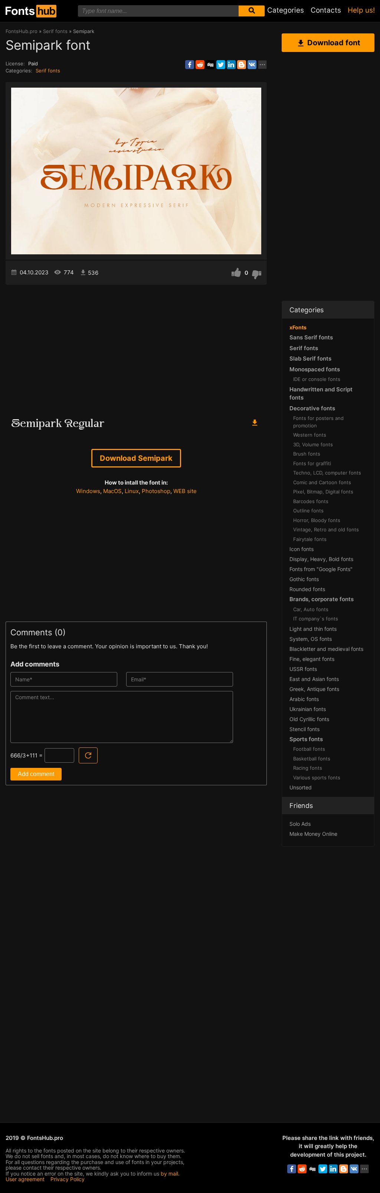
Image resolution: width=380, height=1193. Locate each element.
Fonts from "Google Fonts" (321, 569)
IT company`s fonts (315, 619)
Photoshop (156, 491)
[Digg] (210, 64)
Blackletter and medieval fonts (326, 649)
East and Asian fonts (314, 679)
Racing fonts (307, 768)
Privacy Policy (67, 1179)
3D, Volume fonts (313, 444)
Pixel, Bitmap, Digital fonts (323, 492)
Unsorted (300, 787)
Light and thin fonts (313, 629)
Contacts (326, 10)
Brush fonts (306, 454)
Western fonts (309, 435)
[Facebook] (189, 64)
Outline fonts (308, 511)
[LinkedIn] (231, 64)
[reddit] (200, 64)
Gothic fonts (304, 579)
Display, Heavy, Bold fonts (321, 559)
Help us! (361, 10)
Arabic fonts (304, 699)
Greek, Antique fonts (314, 689)
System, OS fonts (310, 639)
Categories (285, 10)
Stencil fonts (304, 729)
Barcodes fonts (310, 501)
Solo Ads (300, 824)
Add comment (36, 774)
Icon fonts (301, 549)
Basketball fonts (311, 759)
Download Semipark (136, 458)
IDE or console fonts (316, 379)
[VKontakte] (252, 64)
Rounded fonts (307, 589)
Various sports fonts (316, 777)
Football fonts (309, 749)
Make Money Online (313, 834)
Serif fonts (48, 71)
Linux (132, 491)
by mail (169, 1173)
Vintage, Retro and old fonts (326, 529)
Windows (88, 491)
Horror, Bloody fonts (316, 520)
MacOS (112, 491)
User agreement (25, 1179)
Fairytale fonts (310, 539)
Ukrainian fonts (307, 709)
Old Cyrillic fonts (309, 719)
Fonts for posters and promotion (318, 421)
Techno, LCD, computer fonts (327, 473)
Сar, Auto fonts (310, 609)
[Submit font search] (252, 11)
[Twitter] (220, 64)
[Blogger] (241, 64)
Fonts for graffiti (312, 463)
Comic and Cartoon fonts (322, 482)
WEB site (185, 491)
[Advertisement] (136, 348)
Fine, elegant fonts (311, 659)
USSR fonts (303, 669)
